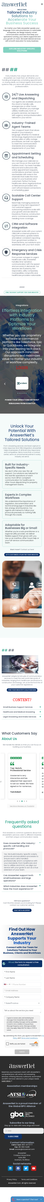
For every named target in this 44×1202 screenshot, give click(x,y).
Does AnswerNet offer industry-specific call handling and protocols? (19, 846)
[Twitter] (25, 1168)
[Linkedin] (10, 1168)
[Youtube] (33, 1168)
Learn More (6, 1081)
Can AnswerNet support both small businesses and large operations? (18, 878)
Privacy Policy (12, 1179)
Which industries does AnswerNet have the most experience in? (20, 887)
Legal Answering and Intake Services (19, 716)
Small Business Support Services (18, 707)
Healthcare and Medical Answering (19, 712)
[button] (42, 4)
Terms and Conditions (29, 1038)
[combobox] (6, 984)
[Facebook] (18, 1168)
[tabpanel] (22, 776)
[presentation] (17, 801)
